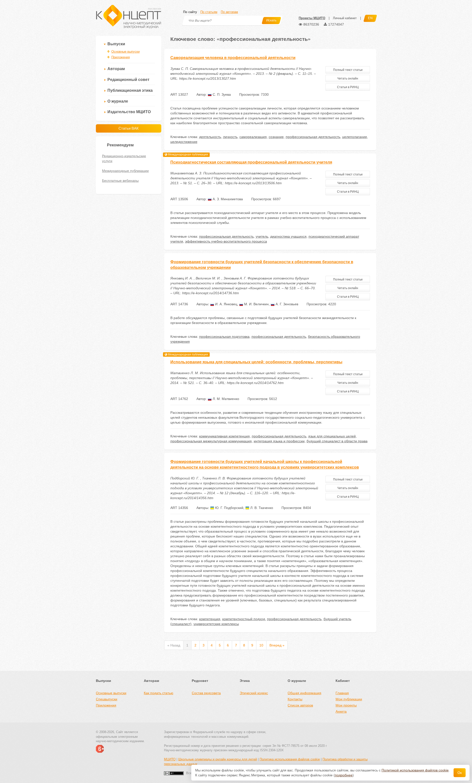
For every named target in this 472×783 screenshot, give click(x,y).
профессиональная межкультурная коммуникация (211, 441)
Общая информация (304, 693)
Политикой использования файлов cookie (415, 770)
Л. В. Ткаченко (261, 508)
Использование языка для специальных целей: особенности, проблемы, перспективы (256, 362)
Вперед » (276, 645)
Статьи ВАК (128, 128)
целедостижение (183, 142)
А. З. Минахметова (227, 199)
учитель (262, 236)
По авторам (229, 12)
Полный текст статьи (348, 70)
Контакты (295, 699)
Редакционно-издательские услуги (124, 158)
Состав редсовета (206, 693)
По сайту (190, 12)
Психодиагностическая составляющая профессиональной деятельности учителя (251, 162)
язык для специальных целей (332, 436)
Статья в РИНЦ (348, 87)
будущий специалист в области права (337, 441)
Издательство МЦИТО (129, 112)
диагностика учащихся (288, 236)
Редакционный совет (128, 79)
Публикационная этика (130, 90)
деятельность (210, 137)
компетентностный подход (243, 619)
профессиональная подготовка (224, 336)
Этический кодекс (254, 693)
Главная (342, 693)
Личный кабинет (345, 18)
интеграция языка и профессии (279, 441)
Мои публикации (349, 699)
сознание (276, 137)
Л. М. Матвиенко (225, 399)
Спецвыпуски (106, 699)
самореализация (253, 137)
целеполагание (354, 137)
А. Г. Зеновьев (286, 304)
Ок (459, 773)
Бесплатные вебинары (120, 181)
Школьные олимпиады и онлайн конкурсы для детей (217, 759)
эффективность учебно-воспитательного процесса (226, 241)
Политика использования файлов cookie (290, 759)
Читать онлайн (347, 78)
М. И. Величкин (256, 304)
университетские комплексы (216, 624)
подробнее (344, 775)
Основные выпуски (125, 51)
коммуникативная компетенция (224, 436)
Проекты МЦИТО (312, 18)
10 (261, 645)
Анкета (341, 711)
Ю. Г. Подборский (228, 508)
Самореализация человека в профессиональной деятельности (232, 58)
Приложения (120, 57)
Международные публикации (125, 171)
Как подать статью (158, 693)
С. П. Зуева (221, 94)
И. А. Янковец (225, 304)
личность (230, 137)
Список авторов (300, 705)
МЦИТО (170, 759)
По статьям (208, 12)
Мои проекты (346, 705)
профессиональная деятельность (313, 137)
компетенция (209, 619)
